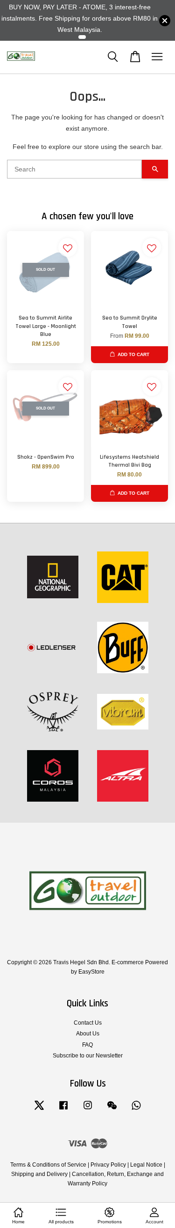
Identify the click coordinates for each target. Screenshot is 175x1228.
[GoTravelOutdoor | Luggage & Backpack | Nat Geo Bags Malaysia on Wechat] (112, 1110)
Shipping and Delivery (39, 1174)
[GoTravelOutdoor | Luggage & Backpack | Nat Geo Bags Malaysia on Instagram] (87, 1110)
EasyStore (91, 971)
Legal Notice (146, 1164)
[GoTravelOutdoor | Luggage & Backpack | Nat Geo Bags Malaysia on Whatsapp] (136, 1110)
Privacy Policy (108, 1164)
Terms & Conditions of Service (48, 1164)
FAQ (87, 1045)
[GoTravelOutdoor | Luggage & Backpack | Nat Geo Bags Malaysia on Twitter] (39, 1110)
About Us (87, 1033)
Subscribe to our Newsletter (88, 1055)
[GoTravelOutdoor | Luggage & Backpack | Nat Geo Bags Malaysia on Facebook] (63, 1110)
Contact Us (88, 1023)
